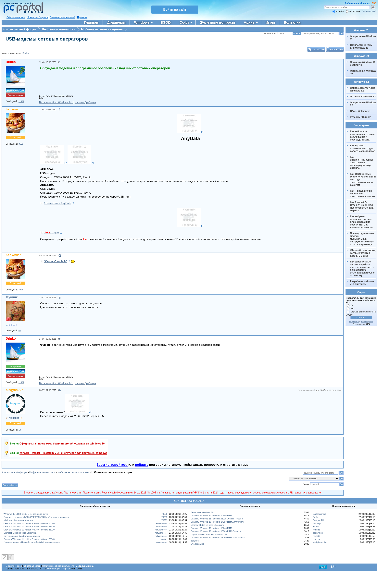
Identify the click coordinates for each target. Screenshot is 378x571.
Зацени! (195, 541)
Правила (82, 17)
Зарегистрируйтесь (112, 464)
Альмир (317, 523)
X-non (316, 526)
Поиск (19, 566)
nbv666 (316, 536)
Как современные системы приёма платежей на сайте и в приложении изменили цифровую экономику (362, 268)
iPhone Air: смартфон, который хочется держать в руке (363, 253)
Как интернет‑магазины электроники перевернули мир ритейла (361, 162)
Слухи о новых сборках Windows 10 (209, 534)
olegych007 (14, 390)
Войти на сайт (174, 9)
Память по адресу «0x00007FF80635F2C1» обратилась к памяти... (37, 517)
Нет (352, 308)
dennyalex (318, 533)
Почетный (15, 137)
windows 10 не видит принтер (18, 520)
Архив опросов (367, 321)
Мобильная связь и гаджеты (102, 29)
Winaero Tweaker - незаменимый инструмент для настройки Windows (63, 452)
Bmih (315, 517)
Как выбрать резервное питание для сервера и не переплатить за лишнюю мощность (361, 222)
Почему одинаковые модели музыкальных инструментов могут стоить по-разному (362, 239)
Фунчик (12, 297)
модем (51, 232)
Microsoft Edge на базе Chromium (20, 533)
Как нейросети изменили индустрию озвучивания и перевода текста (363, 135)
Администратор (15, 95)
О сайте (10, 566)
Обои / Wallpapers (360, 111)
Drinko (25, 53)
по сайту (340, 11)
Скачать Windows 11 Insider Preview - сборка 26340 (29, 523)
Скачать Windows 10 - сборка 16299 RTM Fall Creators (218, 537)
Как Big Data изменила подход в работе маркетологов (362, 148)
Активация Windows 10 (202, 512)
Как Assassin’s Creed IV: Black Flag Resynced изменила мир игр (362, 206)
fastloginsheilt (319, 514)
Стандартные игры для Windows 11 (361, 46)
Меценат (14, 417)
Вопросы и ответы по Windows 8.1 (362, 89)
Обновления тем (15, 17)
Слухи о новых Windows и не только (22, 536)
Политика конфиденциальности (58, 566)
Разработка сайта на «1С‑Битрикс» (362, 283)
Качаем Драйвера (85, 102)
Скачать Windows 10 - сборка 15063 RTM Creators (216, 531)
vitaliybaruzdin (319, 542)
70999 (164, 514)
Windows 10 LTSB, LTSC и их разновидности (26, 514)
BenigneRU (318, 520)
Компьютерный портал (58, 568)
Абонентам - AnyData (57, 203)
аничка (316, 539)
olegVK (164, 539)
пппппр (316, 529)
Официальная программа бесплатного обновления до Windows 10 (62, 443)
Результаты (354, 321)
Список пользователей (62, 17)
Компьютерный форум (19, 29)
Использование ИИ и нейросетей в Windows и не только (32, 542)
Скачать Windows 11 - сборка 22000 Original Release (217, 518)
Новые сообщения (37, 17)
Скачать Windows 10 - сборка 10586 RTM (211, 515)
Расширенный (369, 11)
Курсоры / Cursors (360, 117)
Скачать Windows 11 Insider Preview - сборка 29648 (29, 539)
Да (352, 305)
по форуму (355, 11)
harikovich (13, 109)
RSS (374, 3)
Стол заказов (197, 544)
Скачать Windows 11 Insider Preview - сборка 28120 (29, 526)
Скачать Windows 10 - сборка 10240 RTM (211, 528)
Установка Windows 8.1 (363, 96)
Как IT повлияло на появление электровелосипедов (362, 193)
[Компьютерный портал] (22, 13)
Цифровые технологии (58, 29)
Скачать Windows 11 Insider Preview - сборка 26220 (29, 529)
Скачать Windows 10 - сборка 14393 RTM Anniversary (217, 522)
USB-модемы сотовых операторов (47, 39)
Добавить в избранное (357, 3)
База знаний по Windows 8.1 (56, 102)
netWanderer (161, 523)
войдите (141, 464)
